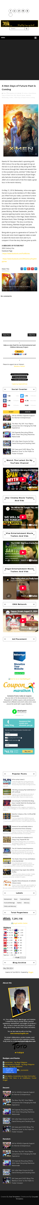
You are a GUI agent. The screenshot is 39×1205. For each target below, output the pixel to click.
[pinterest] (23, 1052)
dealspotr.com (19, 715)
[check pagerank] (19, 923)
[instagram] (19, 1052)
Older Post (32, 335)
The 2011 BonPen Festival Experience (22, 848)
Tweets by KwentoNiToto (19, 384)
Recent (11, 412)
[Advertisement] (19, 60)
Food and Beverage (9, 902)
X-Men (11, 97)
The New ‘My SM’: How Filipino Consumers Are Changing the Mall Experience (24, 426)
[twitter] (15, 1052)
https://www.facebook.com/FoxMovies (16, 254)
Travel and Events (25, 899)
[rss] (18, 1052)
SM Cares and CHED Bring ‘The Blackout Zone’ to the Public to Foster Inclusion (23, 451)
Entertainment (8, 899)
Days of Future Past (7, 95)
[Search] (27, 28)
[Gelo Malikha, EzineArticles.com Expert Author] (19, 1076)
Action (26, 93)
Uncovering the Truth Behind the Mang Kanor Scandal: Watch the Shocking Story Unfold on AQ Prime (23, 803)
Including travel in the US (14, 737)
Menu (3, 37)
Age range (7, 732)
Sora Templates (14, 1197)
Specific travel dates (13, 740)
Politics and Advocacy (10, 906)
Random (27, 412)
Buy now (27, 751)
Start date (7, 743)
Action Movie (32, 93)
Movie (23, 95)
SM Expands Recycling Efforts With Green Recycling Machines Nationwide (23, 435)
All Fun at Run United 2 (18, 779)
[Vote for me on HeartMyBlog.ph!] (19, 679)
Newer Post (6, 335)
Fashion (19, 902)
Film (15, 95)
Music (15, 899)
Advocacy (26, 902)
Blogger (30, 972)
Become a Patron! (19, 366)
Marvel (19, 95)
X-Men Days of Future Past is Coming (24, 97)
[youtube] (21, 1052)
